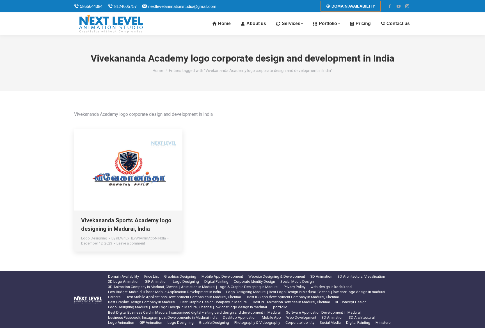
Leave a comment (130, 243)
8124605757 (125, 6)
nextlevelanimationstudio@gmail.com (182, 6)
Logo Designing (94, 238)
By (138, 238)
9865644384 (91, 6)
